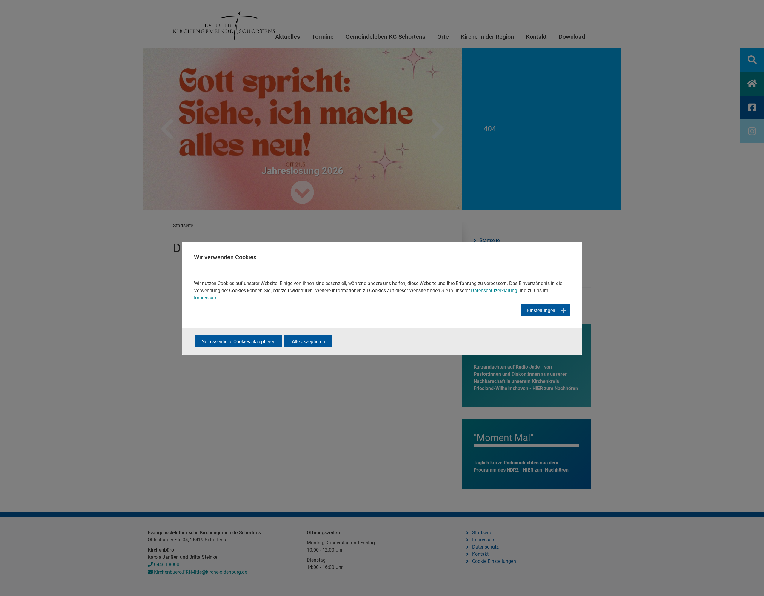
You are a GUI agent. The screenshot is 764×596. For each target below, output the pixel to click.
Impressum (206, 298)
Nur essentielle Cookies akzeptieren (238, 341)
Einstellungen (541, 310)
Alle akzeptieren (308, 341)
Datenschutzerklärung (494, 290)
